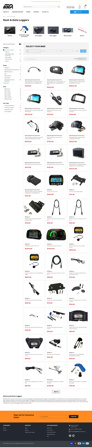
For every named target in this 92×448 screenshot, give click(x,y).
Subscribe (73, 417)
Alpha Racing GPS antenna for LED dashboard (54, 112)
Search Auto (31, 444)
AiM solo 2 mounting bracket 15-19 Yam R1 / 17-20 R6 (78, 301)
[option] (46, 1)
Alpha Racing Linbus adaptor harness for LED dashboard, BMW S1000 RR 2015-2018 (34, 139)
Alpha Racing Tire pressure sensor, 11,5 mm (55, 165)
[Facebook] (70, 436)
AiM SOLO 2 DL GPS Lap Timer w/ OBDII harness (76, 247)
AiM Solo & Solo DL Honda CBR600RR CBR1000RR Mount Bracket (76, 356)
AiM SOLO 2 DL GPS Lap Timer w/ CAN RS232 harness (34, 274)
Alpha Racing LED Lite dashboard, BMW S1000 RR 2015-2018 (34, 112)
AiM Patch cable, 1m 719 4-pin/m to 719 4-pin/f (77, 220)
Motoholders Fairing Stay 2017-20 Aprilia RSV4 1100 (55, 383)
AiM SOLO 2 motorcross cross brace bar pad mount (33, 356)
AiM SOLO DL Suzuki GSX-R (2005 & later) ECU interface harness (77, 274)
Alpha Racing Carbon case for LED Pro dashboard (54, 139)
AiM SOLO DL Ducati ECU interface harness (33, 300)
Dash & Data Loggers (11, 17)
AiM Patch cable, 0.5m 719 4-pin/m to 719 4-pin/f (56, 220)
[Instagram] (73, 436)
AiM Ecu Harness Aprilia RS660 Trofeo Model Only (33, 383)
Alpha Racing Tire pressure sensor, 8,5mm (33, 165)
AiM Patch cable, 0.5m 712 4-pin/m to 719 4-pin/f (56, 274)
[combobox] (40, 7)
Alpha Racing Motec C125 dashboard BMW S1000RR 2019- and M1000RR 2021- (77, 166)
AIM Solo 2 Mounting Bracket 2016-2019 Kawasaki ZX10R (33, 220)
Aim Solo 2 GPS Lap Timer (52, 192)
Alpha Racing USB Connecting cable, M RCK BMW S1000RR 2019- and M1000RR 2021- (33, 83)
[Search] (41, 7)
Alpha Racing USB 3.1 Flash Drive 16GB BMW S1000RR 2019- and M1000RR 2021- (33, 193)
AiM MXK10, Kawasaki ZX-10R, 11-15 (32, 246)
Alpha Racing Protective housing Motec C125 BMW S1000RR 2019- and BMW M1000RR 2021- (56, 84)
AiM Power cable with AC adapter (53, 355)
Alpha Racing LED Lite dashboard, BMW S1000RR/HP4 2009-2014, (77, 83)
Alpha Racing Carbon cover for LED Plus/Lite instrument (78, 112)
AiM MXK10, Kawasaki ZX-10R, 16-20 (54, 246)
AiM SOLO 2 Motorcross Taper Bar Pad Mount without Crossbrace (78, 329)
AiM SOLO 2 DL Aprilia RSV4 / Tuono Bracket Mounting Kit (78, 383)
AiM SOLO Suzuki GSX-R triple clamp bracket (34, 328)
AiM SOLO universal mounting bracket (54, 300)
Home (4, 17)
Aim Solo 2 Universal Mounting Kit (76, 192)
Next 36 (56, 392)
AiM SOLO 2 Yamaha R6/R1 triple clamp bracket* (55, 329)
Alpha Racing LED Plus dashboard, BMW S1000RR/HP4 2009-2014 (77, 139)
